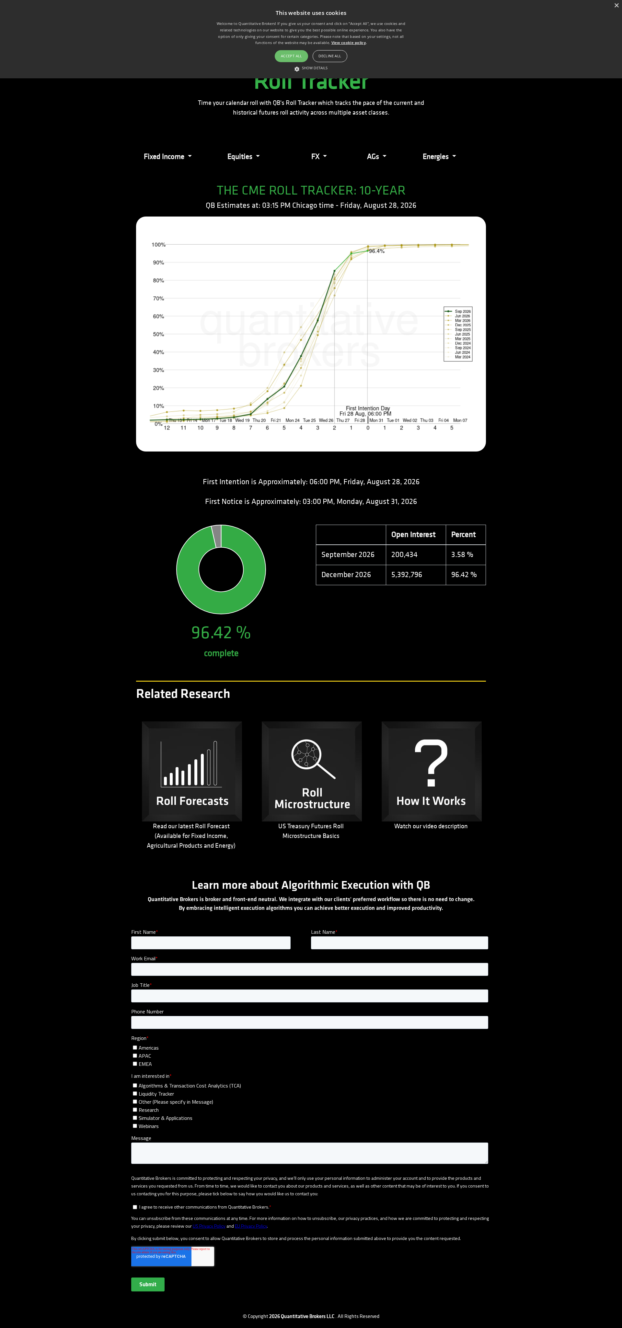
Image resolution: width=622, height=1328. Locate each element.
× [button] (616, 5)
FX (316, 156)
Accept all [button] (291, 55)
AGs (374, 156)
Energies (436, 156)
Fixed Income (165, 156)
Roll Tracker (311, 81)
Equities (240, 156)
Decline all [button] (329, 55)
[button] (311, 68)
